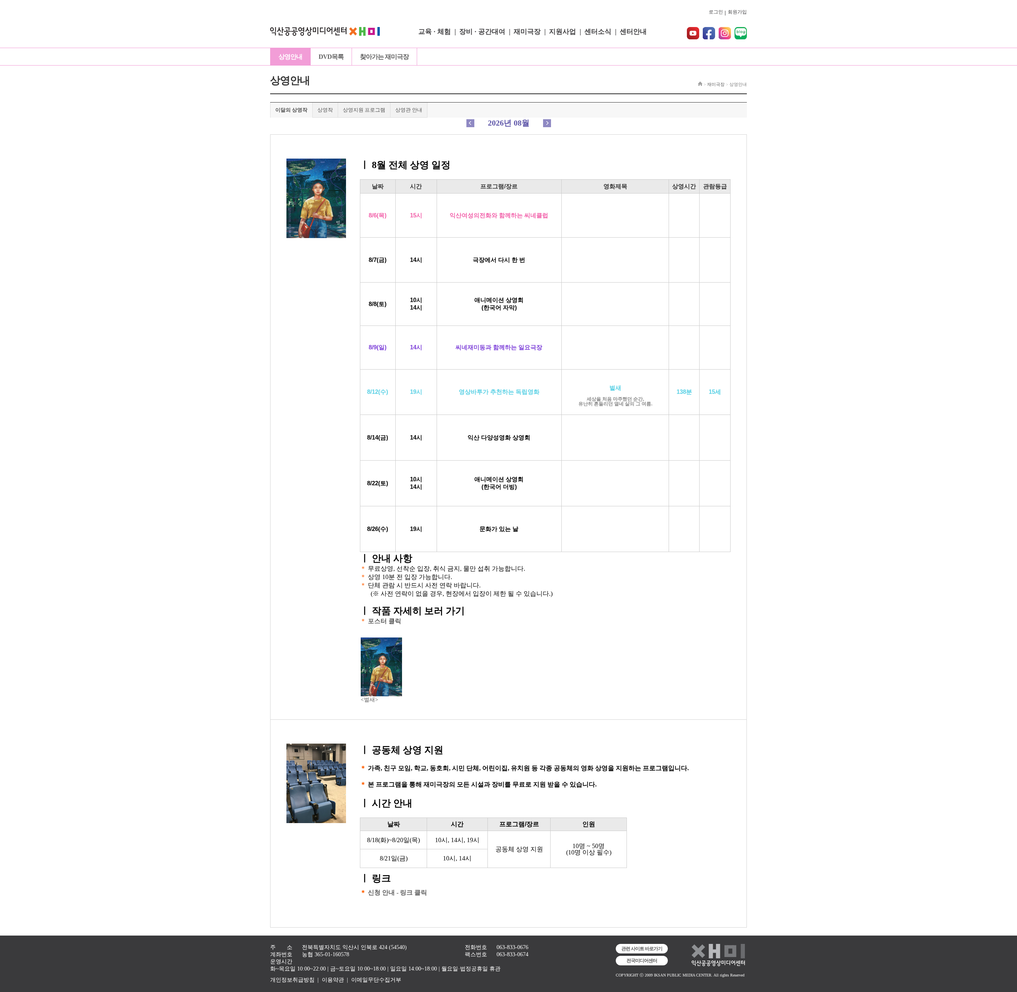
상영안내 (290, 56)
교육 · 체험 (434, 31)
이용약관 (333, 980)
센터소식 (597, 31)
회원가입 (737, 12)
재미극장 (527, 31)
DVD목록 (331, 56)
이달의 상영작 (291, 110)
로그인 (716, 12)
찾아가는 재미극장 (384, 56)
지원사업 (562, 31)
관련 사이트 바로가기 (641, 948)
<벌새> (369, 700)
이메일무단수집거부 (376, 980)
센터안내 (633, 31)
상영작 (325, 110)
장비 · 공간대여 (482, 31)
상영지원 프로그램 (364, 110)
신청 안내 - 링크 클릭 (397, 892)
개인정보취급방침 (292, 980)
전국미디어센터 (641, 960)
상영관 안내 (408, 110)
